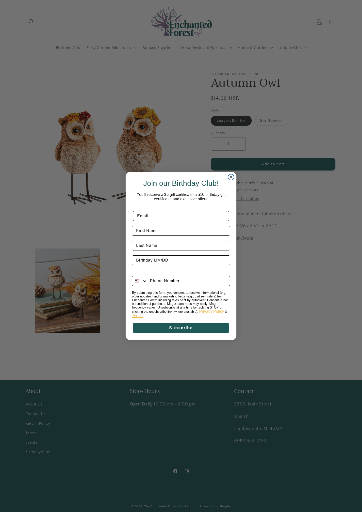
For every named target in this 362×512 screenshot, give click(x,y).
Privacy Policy (211, 311)
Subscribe (181, 328)
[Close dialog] (231, 177)
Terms (137, 316)
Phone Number (147, 272)
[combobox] (140, 281)
